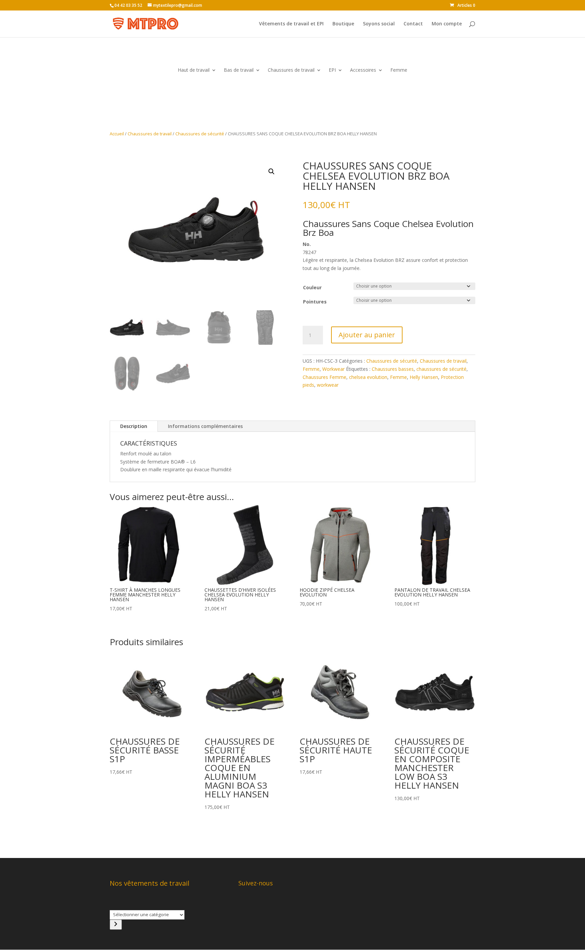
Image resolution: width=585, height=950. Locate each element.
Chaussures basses (393, 369)
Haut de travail (194, 70)
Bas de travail (239, 70)
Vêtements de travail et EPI (291, 24)
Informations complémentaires (205, 426)
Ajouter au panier (367, 334)
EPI (332, 70)
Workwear (333, 369)
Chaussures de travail (291, 70)
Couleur (312, 287)
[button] (271, 171)
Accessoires (363, 70)
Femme (398, 70)
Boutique (343, 24)
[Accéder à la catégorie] (116, 925)
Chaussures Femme (324, 377)
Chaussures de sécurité (199, 134)
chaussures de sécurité (441, 369)
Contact (413, 24)
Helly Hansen (424, 377)
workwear (328, 385)
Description (133, 426)
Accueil (117, 134)
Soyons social (379, 24)
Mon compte (447, 24)
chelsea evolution (368, 377)
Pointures (315, 301)
